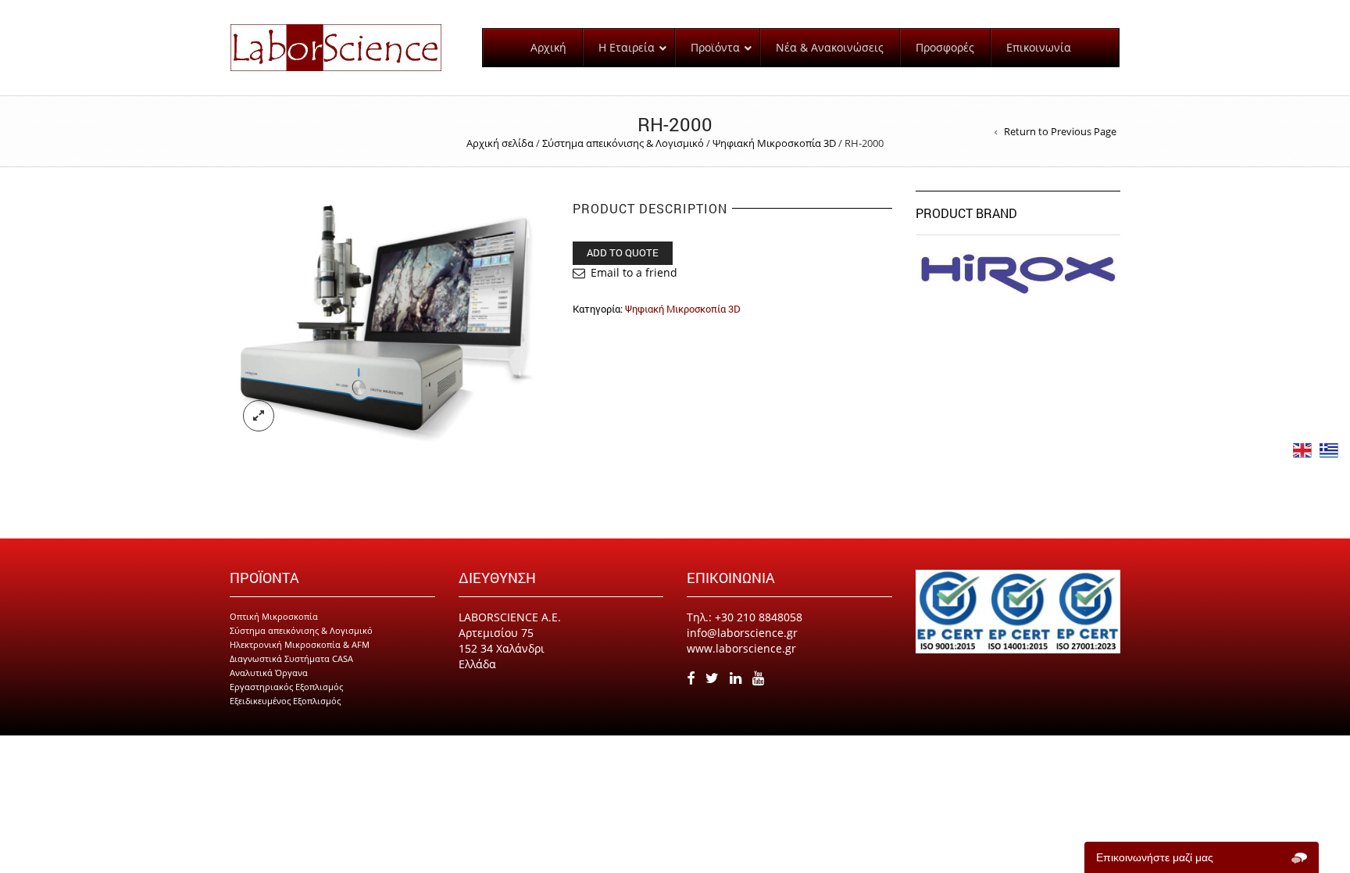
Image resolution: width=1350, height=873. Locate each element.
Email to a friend (634, 272)
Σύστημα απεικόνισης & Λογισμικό (623, 143)
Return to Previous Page (1060, 131)
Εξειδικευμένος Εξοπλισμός (285, 701)
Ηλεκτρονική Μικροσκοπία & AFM (300, 644)
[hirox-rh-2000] (389, 316)
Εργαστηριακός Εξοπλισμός (286, 686)
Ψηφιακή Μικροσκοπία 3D (774, 143)
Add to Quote (623, 252)
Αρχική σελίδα (500, 143)
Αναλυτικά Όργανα (269, 672)
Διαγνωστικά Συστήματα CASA (291, 658)
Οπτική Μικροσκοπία (274, 616)
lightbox (258, 415)
